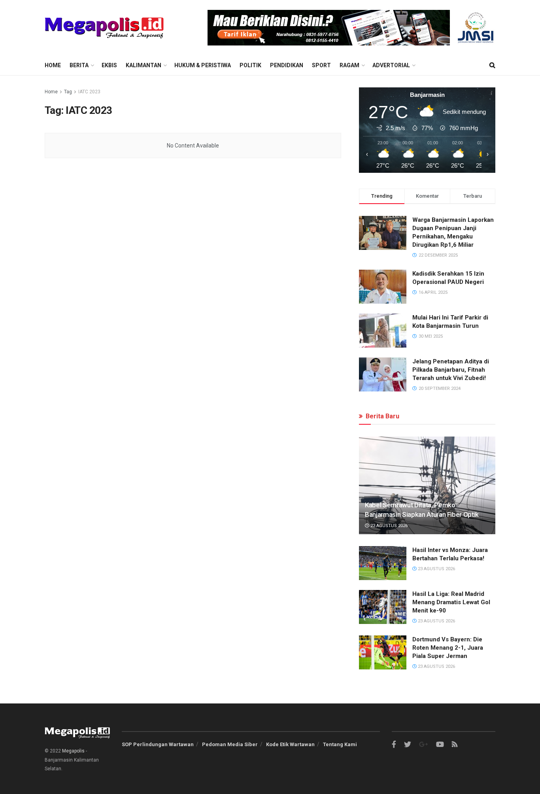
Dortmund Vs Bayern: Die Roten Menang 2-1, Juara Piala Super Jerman (447, 648)
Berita (79, 65)
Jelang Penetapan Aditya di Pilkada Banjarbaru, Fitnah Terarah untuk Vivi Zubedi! (450, 370)
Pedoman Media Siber (230, 744)
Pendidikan (286, 65)
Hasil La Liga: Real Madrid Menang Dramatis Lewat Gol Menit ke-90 (451, 602)
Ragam (349, 65)
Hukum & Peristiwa (202, 65)
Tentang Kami (340, 744)
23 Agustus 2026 (388, 525)
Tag (68, 92)
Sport (321, 65)
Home (53, 65)
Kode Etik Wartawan (290, 744)
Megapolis (73, 751)
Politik (250, 65)
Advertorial (391, 65)
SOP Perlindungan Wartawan (158, 744)
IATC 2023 (89, 92)
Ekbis (109, 65)
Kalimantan (143, 65)
